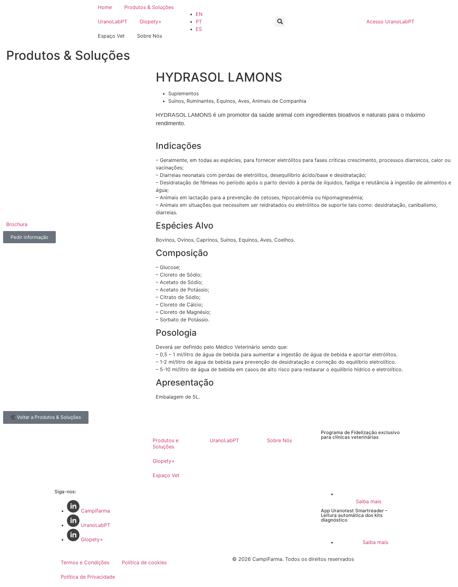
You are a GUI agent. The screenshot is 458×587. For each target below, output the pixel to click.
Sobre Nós (279, 440)
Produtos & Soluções (149, 7)
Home (105, 7)
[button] (280, 22)
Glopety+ (151, 21)
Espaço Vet (166, 475)
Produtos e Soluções (166, 443)
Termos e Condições (85, 562)
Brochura (16, 224)
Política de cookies (144, 562)
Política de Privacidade (88, 577)
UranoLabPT (112, 21)
